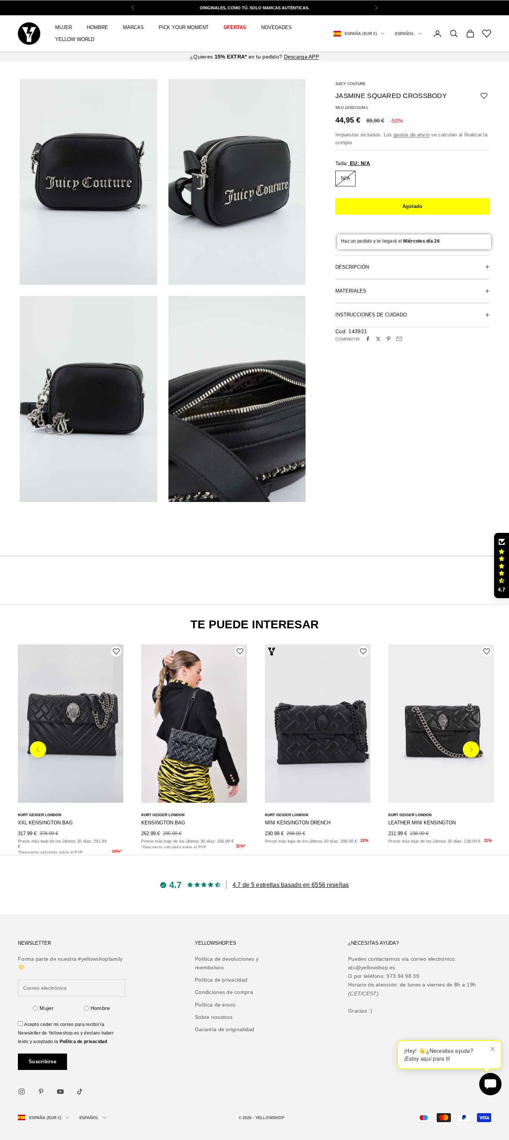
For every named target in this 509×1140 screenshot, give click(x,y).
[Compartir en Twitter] (378, 339)
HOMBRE (97, 27)
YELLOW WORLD (74, 39)
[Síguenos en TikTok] (79, 1091)
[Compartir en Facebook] (368, 339)
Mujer (46, 1008)
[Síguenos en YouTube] (60, 1091)
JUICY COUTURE (350, 84)
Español (404, 33)
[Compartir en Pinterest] (389, 339)
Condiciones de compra (224, 992)
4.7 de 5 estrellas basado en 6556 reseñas (291, 885)
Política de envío (215, 1005)
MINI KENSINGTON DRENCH (298, 822)
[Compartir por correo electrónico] (399, 339)
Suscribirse (42, 1061)
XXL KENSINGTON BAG (45, 822)
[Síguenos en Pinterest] (41, 1091)
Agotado (412, 206)
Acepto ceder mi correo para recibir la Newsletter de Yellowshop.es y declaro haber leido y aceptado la (66, 1033)
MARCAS (133, 27)
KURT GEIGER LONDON (39, 815)
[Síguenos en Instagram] (21, 1091)
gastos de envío (411, 134)
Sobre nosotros (214, 1017)
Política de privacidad (83, 1041)
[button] (501, 566)
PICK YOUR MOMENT (184, 27)
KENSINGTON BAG (163, 822)
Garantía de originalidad (225, 1029)
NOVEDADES (276, 27)
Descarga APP (301, 57)
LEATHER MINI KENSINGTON (422, 822)
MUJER (63, 27)
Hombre (100, 1008)
